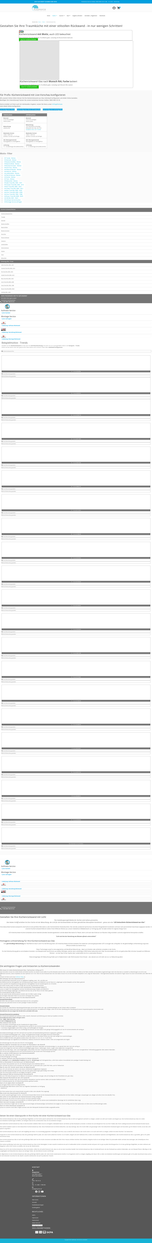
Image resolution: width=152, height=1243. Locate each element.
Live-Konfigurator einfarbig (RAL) (53, 109)
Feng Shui (3, 234)
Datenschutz (35, 1220)
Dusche (61, 15)
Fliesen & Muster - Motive (13, 169)
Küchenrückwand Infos (8, 351)
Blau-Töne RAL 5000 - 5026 (14, 190)
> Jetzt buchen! (5, 313)
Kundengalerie (36, 1207)
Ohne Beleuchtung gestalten (9, 373)
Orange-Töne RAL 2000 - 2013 (15, 185)
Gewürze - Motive (11, 171)
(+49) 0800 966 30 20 (8, 909)
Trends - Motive (10, 158)
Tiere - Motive (10, 179)
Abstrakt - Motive (11, 160)
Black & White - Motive (12, 164)
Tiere (2, 254)
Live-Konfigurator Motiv (7, 109)
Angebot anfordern (77, 15)
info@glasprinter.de (37, 1189)
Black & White (4, 227)
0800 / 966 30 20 (36, 1180)
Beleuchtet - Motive (12, 181)
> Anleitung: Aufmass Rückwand (10, 325)
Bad (68, 15)
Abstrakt (3, 220)
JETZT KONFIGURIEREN (29, 39)
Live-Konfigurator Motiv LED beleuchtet (29, 109)
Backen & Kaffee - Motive (13, 162)
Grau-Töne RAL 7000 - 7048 (14, 194)
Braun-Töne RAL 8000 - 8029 (14, 196)
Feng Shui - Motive (11, 167)
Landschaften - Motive (12, 173)
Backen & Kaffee (5, 224)
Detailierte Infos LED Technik (33, 129)
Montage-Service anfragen (14, 202)
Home (48, 15)
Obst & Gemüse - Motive (13, 175)
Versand (34, 1202)
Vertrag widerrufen (37, 1225)
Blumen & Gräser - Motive (13, 166)
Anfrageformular (57, 104)
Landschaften (4, 244)
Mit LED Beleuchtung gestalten (9, 376)
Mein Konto (35, 1199)
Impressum (35, 1217)
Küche (54, 15)
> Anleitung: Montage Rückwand (10, 339)
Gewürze (3, 241)
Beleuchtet (3, 258)
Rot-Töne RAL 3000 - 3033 (13, 187)
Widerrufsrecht (36, 1223)
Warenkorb (102, 15)
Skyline (3, 251)
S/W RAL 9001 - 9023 (12, 198)
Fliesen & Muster (5, 237)
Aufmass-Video (20, 977)
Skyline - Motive (10, 177)
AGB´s (33, 1215)
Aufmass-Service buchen (13, 200)
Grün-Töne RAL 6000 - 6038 (14, 192)
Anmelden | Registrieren (91, 15)
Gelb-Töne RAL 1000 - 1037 (14, 183)
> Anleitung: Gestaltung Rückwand (11, 332)
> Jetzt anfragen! (6, 318)
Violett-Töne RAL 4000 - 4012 (14, 188)
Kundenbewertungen (38, 1205)
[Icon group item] (36, 1191)
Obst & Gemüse (5, 248)
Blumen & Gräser (5, 230)
